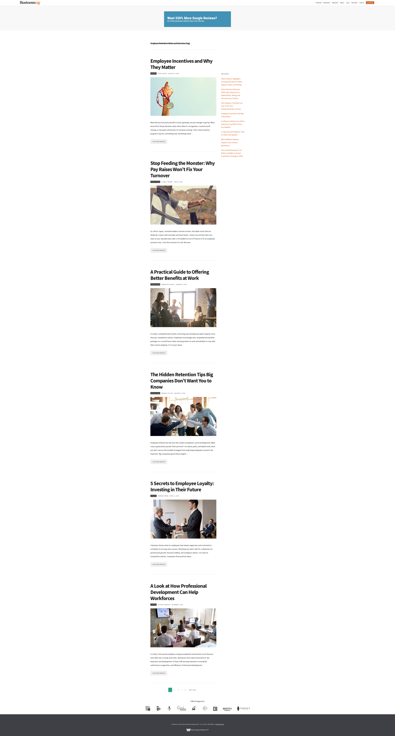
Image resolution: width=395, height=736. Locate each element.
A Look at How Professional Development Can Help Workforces (178, 592)
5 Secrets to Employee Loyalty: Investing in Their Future (182, 486)
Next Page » (193, 690)
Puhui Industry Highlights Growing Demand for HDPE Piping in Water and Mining (231, 82)
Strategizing (155, 182)
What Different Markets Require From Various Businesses (230, 142)
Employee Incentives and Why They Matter (181, 64)
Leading (153, 73)
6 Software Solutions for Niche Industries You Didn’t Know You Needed (232, 124)
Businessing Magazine (30, 3)
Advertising (220, 724)
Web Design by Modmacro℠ (200, 730)
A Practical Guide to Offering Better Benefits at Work (179, 275)
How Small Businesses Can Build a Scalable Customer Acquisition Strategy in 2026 (232, 153)
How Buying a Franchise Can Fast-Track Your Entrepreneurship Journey (232, 106)
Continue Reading (158, 141)
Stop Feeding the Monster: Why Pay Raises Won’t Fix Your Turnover (182, 169)
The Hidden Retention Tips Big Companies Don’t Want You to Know (181, 380)
